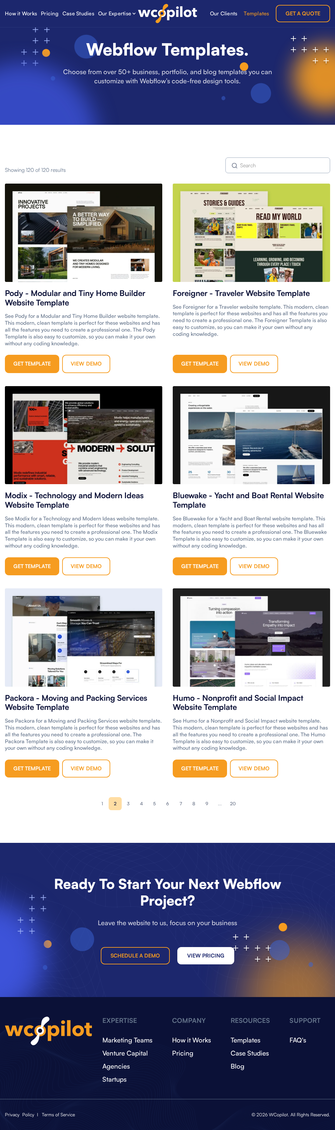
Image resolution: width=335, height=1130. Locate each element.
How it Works (21, 13)
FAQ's (298, 1040)
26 (233, 803)
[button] (117, 13)
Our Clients (224, 13)
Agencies (116, 1066)
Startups (114, 1079)
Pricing (50, 13)
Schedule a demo (135, 955)
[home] (167, 13)
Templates (256, 13)
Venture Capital (125, 1053)
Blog (237, 1066)
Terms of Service (58, 1114)
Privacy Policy (20, 1114)
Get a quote (303, 13)
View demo (86, 363)
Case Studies (78, 13)
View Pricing (205, 955)
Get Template (32, 363)
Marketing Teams (127, 1040)
